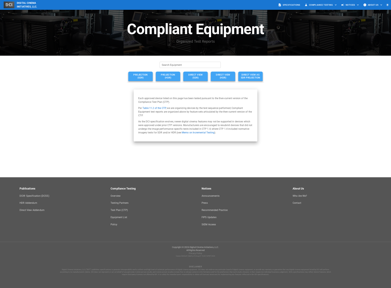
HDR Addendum (28, 202)
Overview (116, 195)
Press (205, 202)
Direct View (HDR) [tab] (223, 76)
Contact (297, 202)
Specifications (291, 5)
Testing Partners (119, 202)
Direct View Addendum (32, 210)
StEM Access (209, 224)
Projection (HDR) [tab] (168, 76)
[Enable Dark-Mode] (387, 5)
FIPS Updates (209, 217)
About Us (373, 5)
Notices (350, 5)
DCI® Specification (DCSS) (34, 195)
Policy (114, 224)
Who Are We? (300, 195)
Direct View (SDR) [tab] (195, 76)
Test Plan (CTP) (119, 210)
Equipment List (119, 217)
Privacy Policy (195, 253)
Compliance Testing (321, 5)
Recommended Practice (215, 210)
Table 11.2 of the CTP (154, 108)
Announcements (210, 195)
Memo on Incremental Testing (198, 132)
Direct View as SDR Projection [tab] (250, 76)
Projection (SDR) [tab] (140, 76)
